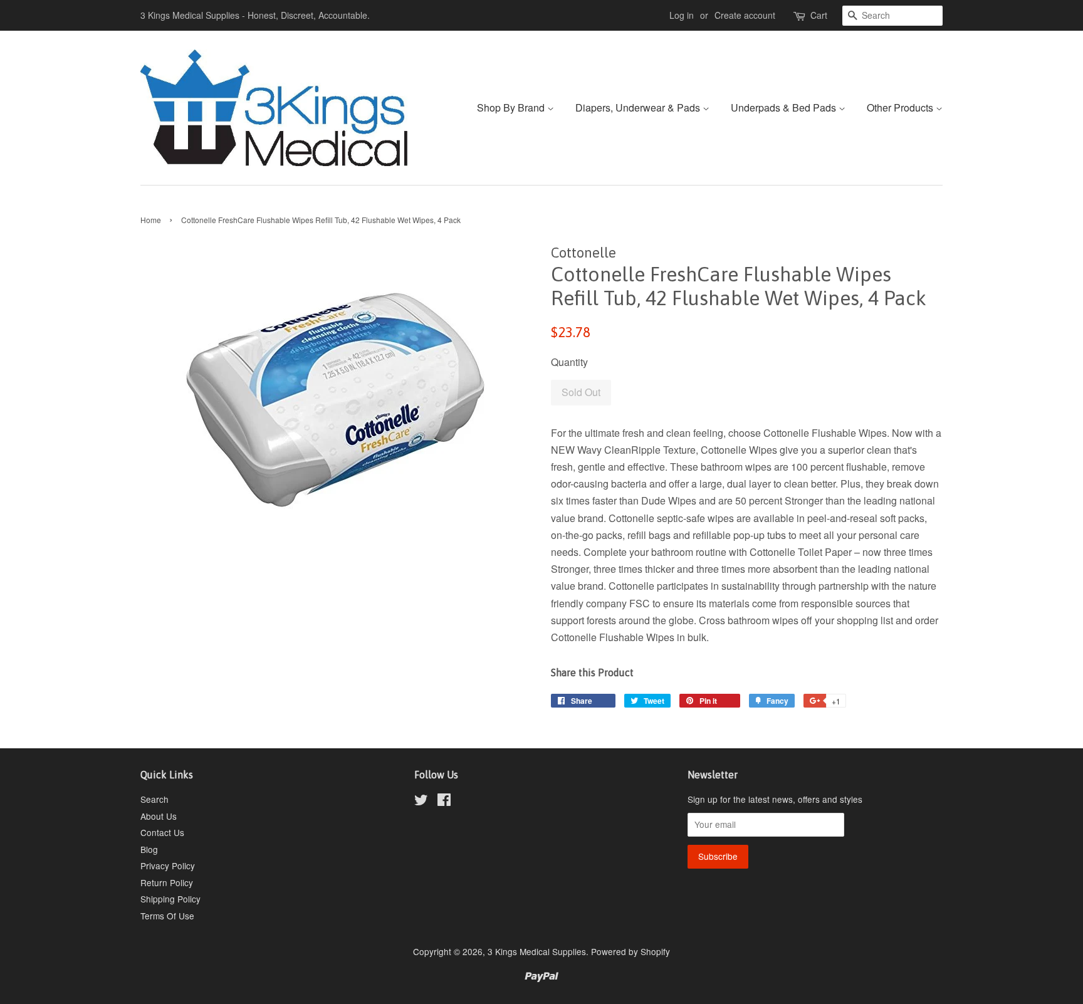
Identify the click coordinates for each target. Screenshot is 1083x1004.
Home (150, 219)
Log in (681, 15)
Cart (818, 15)
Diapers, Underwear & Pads (639, 107)
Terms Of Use (167, 915)
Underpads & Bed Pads (785, 107)
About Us (158, 816)
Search (154, 799)
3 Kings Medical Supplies (537, 951)
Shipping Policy (170, 898)
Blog (149, 849)
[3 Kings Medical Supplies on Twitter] (421, 801)
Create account (744, 15)
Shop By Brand (512, 107)
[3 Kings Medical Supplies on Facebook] (444, 801)
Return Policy (166, 882)
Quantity (569, 362)
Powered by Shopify (630, 951)
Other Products (901, 107)
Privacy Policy (167, 865)
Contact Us (162, 832)
